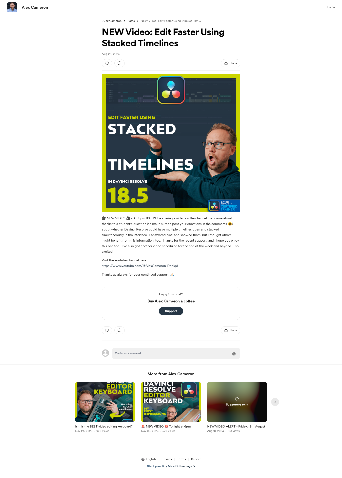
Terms (181, 459)
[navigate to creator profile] (12, 7)
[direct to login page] (176, 353)
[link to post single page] (105, 408)
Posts (131, 21)
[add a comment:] (119, 63)
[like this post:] (107, 63)
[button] (148, 459)
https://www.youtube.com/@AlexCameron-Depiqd (140, 266)
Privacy (167, 459)
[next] (275, 402)
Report (195, 459)
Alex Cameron (35, 7)
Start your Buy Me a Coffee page (169, 466)
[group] (105, 408)
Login (331, 7)
